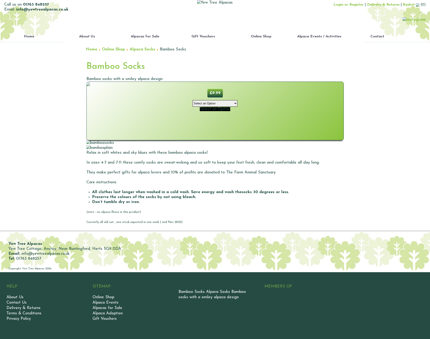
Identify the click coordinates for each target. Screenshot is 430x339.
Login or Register (348, 4)
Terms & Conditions (23, 313)
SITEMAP (101, 287)
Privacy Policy (18, 319)
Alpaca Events (105, 303)
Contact (377, 36)
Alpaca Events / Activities (319, 36)
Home (29, 36)
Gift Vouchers (203, 36)
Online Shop (261, 36)
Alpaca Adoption (107, 313)
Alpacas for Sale (145, 36)
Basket (409, 4)
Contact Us (16, 303)
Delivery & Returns (383, 4)
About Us (87, 36)
